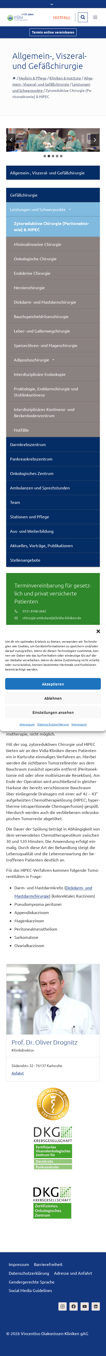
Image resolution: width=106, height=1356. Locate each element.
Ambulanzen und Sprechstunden (40, 487)
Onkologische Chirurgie (35, 258)
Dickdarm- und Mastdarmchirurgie (45, 301)
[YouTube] (85, 1306)
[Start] (14, 78)
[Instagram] (62, 1306)
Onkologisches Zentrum (32, 473)
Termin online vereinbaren (53, 32)
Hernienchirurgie (29, 287)
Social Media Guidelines (30, 1290)
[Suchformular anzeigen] (83, 17)
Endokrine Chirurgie (32, 273)
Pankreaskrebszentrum (31, 458)
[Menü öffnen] (95, 17)
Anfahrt (18, 1073)
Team (15, 502)
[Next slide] (95, 140)
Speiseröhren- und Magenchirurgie (45, 345)
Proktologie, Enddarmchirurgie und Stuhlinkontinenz (46, 391)
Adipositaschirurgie (31, 359)
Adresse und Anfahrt (73, 1273)
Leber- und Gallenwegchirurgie (42, 330)
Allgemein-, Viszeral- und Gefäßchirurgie (47, 172)
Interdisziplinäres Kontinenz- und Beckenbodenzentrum (44, 412)
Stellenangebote (25, 559)
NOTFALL (61, 17)
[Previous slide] (11, 140)
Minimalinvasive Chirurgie (37, 244)
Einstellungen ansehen (53, 712)
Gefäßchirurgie (24, 194)
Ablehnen (53, 698)
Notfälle (21, 429)
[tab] (44, 156)
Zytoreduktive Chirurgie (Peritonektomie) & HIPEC (51, 226)
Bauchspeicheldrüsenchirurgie (41, 316)
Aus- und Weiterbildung (32, 531)
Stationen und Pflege (29, 516)
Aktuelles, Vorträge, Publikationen (41, 545)
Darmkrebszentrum (28, 444)
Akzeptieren (53, 684)
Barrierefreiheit (48, 1264)
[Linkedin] (96, 1306)
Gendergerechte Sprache (32, 1281)
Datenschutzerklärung (53, 724)
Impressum (27, 724)
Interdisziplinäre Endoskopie (40, 374)
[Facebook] (73, 1306)
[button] (98, 631)
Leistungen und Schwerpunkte (38, 209)
